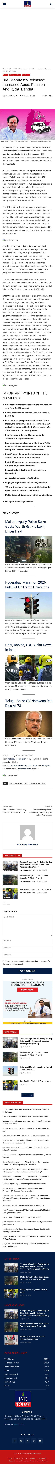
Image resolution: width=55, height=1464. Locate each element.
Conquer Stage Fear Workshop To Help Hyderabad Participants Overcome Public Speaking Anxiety (36, 864)
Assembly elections (16, 783)
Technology (6, 897)
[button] (25, 1021)
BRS (26, 783)
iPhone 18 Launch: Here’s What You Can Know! (30, 1116)
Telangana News (15, 75)
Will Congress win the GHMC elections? (29, 1205)
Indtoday (11, 759)
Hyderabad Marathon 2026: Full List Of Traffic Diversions (27, 584)
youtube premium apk (11, 1222)
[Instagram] (21, 1440)
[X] (27, 1440)
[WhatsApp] (33, 1440)
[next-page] (8, 903)
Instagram (46, 765)
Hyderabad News (24, 769)
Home (5, 69)
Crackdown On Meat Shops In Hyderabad (25, 1217)
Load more (26, 1095)
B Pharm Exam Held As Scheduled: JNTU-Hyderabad (29, 1135)
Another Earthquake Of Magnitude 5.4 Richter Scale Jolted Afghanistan (40, 812)
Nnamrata (7, 1121)
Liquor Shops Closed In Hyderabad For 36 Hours (27, 1183)
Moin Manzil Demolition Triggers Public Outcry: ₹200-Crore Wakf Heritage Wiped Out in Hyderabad (26, 1198)
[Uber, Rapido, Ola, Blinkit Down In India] (10, 893)
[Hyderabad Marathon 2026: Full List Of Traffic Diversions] (10, 1071)
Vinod (5, 1109)
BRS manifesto (35, 783)
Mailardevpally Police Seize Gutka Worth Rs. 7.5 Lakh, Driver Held (25, 526)
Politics (11, 69)
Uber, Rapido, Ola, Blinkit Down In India (28, 647)
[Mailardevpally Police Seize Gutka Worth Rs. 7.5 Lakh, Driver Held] (10, 880)
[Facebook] (14, 1440)
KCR (43, 783)
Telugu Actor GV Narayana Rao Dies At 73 (28, 703)
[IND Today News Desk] (4, 96)
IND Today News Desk (15, 96)
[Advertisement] (27, 36)
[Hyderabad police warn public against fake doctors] (11, 1340)
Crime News (7, 884)
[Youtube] (40, 1440)
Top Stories (25, 75)
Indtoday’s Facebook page (19, 765)
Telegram (22, 759)
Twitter (34, 765)
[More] (48, 795)
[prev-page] (4, 903)
